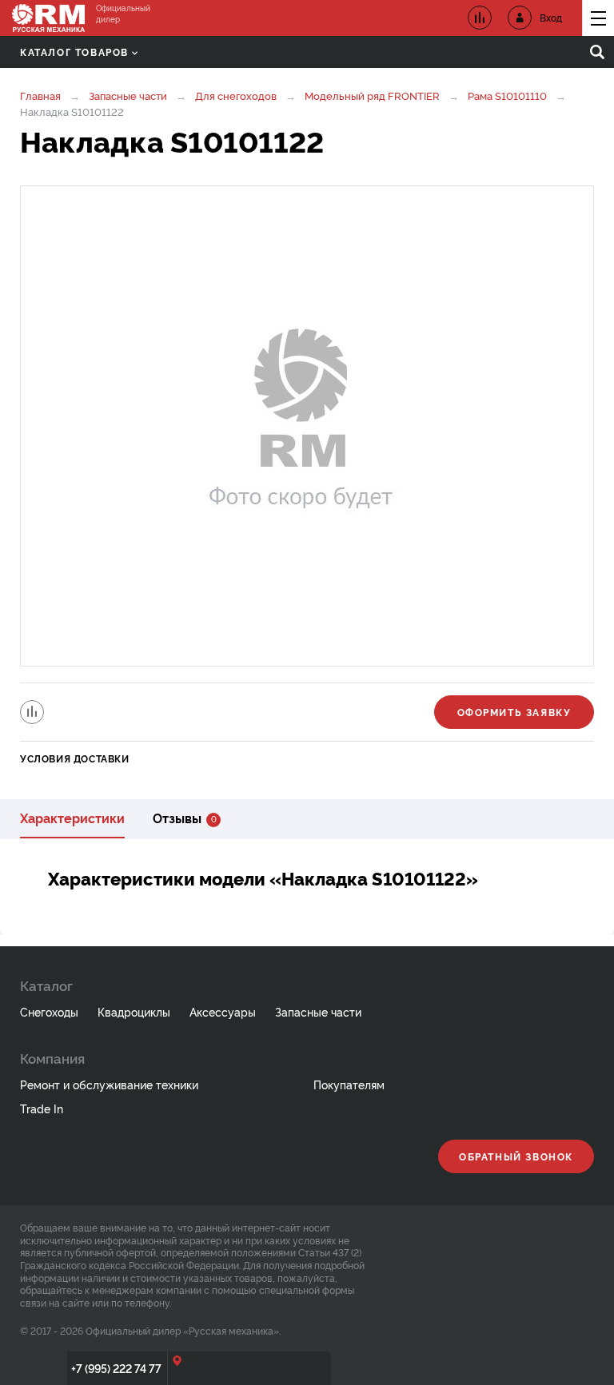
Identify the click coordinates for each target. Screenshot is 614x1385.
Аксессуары (222, 1011)
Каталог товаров (74, 51)
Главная (40, 95)
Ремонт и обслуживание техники (109, 1084)
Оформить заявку (514, 711)
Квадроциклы (134, 1011)
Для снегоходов (236, 95)
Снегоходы (49, 1011)
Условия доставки (75, 758)
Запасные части (128, 95)
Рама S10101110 (507, 95)
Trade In (41, 1108)
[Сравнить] (32, 712)
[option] (307, 426)
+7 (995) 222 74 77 (116, 1367)
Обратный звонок (516, 1156)
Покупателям (349, 1084)
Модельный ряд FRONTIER (372, 95)
